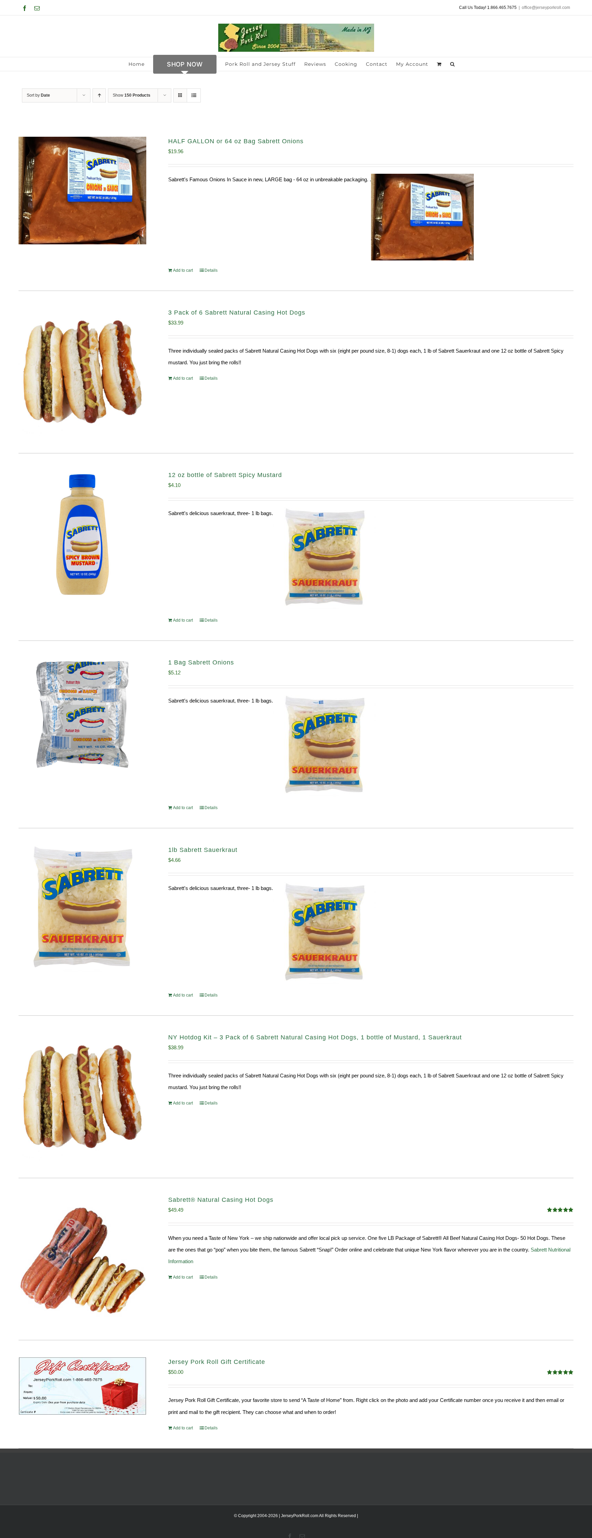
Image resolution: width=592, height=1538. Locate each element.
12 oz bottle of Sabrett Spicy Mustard (225, 475)
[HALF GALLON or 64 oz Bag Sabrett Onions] (82, 190)
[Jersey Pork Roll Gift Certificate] (82, 1385)
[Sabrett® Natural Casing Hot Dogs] (82, 1259)
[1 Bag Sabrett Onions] (82, 714)
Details (211, 270)
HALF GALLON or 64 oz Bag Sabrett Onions (236, 141)
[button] (452, 64)
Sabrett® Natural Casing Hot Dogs (220, 1199)
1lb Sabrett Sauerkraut (202, 849)
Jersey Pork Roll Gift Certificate (216, 1361)
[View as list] (193, 95)
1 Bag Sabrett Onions (201, 662)
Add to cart (183, 270)
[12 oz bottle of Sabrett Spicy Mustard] (82, 534)
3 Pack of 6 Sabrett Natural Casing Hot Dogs (236, 312)
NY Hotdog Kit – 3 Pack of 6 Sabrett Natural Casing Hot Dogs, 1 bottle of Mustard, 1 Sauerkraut (315, 1037)
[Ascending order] (99, 95)
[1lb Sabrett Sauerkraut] (82, 909)
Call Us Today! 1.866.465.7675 (488, 7)
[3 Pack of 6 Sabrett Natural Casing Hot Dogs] (82, 372)
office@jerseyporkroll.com (546, 7)
